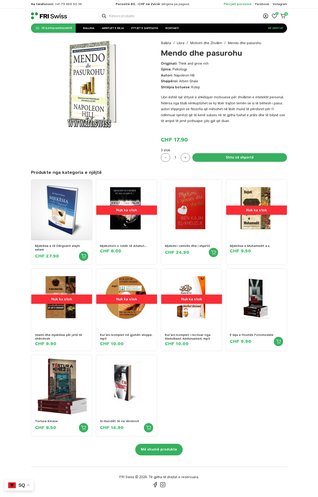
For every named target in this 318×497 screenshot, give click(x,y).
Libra (180, 43)
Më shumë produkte (159, 449)
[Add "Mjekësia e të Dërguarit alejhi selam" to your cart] (83, 256)
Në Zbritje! (275, 28)
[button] (274, 16)
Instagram (280, 4)
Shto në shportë (240, 157)
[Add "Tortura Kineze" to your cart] (83, 428)
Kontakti (172, 28)
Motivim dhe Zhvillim (206, 43)
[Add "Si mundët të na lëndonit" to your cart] (148, 428)
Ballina (88, 28)
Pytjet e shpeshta (144, 28)
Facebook (262, 4)
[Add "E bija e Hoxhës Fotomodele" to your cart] (278, 341)
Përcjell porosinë (237, 4)
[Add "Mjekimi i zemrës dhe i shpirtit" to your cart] (213, 252)
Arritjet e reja (113, 28)
